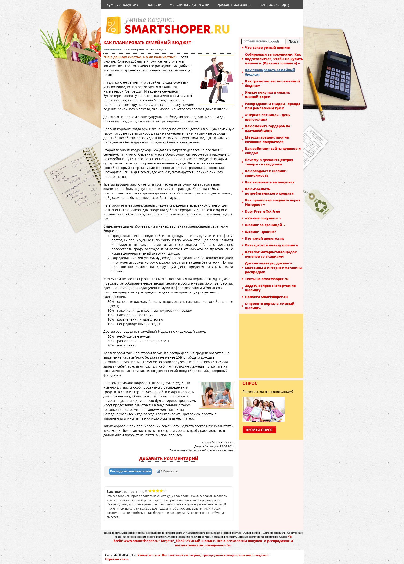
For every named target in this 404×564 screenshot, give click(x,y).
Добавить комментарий (168, 458)
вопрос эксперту (275, 4)
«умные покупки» (122, 4)
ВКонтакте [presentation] (169, 471)
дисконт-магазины (234, 4)
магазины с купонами (189, 4)
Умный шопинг (112, 49)
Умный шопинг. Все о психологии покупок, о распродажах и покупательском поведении (203, 555)
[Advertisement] (271, 345)
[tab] (130, 471)
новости (154, 4)
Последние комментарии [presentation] (130, 471)
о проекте (116, 13)
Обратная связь (116, 559)
